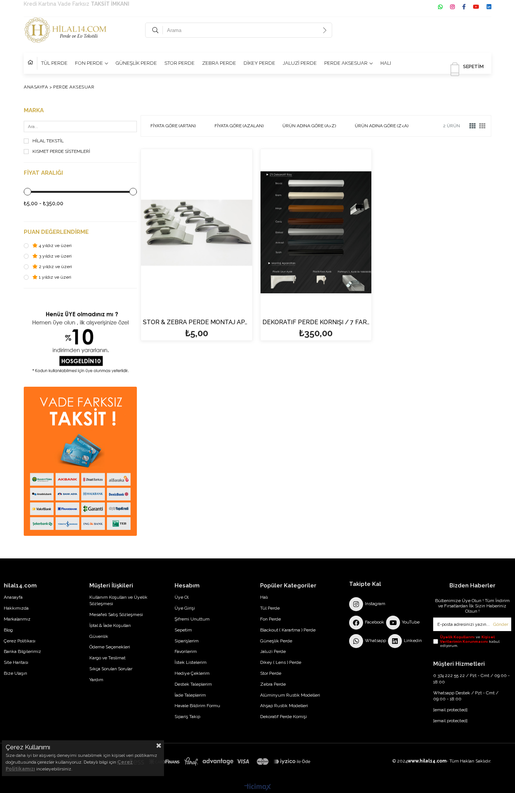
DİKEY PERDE (259, 63)
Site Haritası (16, 662)
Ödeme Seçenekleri (109, 647)
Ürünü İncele (223, 271)
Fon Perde (270, 619)
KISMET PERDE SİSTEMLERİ (61, 151)
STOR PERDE (179, 63)
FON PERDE (89, 63)
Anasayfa (13, 597)
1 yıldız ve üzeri (54, 277)
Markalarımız (17, 619)
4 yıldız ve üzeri (55, 245)
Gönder (500, 624)
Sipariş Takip (187, 716)
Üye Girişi (185, 608)
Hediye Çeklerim (192, 673)
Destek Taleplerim (193, 684)
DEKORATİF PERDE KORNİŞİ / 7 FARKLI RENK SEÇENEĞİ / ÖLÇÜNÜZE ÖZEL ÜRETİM (316, 322)
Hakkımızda (16, 608)
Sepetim (183, 630)
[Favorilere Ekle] (196, 271)
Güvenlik (98, 636)
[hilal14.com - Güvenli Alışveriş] (168, 761)
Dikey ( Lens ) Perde (280, 662)
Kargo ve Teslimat (107, 657)
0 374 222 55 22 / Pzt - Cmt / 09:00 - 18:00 (471, 679)
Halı (264, 597)
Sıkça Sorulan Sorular (110, 668)
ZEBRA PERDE (219, 63)
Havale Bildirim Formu (197, 705)
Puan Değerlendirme (56, 232)
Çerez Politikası (19, 641)
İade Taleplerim (190, 695)
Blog (8, 630)
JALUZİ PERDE (300, 63)
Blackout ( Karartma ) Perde (288, 630)
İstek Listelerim (191, 662)
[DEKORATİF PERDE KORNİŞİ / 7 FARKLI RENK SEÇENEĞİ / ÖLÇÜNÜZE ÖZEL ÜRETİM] (316, 232)
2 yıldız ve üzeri (55, 266)
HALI (385, 63)
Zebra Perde (273, 684)
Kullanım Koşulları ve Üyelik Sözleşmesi (118, 600)
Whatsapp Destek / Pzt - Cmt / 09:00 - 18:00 (465, 696)
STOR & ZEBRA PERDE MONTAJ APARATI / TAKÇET (196, 322)
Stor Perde (270, 673)
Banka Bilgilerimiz (22, 651)
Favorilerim (186, 651)
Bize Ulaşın (15, 673)
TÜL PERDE (54, 63)
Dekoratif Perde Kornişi (283, 716)
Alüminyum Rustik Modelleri (290, 695)
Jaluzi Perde (273, 651)
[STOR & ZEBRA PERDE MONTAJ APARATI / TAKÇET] (196, 232)
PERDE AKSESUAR (346, 63)
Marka (34, 110)
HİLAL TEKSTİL (48, 141)
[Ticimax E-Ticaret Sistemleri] (257, 787)
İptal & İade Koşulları (110, 625)
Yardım (96, 679)
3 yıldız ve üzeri (55, 256)
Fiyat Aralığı (43, 173)
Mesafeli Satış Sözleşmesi (116, 614)
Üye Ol (182, 597)
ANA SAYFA (32, 63)
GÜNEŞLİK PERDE (136, 63)
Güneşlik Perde (276, 641)
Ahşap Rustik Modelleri (284, 705)
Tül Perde (270, 608)
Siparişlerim (187, 641)
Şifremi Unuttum (192, 619)
